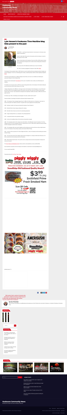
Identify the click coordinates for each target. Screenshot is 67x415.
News (5, 39)
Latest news (36, 16)
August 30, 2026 (8, 370)
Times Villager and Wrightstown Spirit (12, 143)
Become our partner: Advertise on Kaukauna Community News (17, 16)
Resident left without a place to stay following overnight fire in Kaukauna (9, 338)
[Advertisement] (25, 30)
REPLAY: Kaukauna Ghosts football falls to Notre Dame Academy (9, 343)
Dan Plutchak (14, 302)
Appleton (5, 366)
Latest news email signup (47, 16)
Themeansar (19, 410)
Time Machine (18, 80)
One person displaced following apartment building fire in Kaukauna (9, 351)
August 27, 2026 (55, 370)
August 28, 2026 (39, 370)
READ (40, 68)
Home (5, 14)
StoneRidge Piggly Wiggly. (16, 154)
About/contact (11, 14)
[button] (61, 16)
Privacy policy (7, 19)
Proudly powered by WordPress (7, 410)
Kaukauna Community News (13, 402)
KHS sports (37, 366)
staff (14, 370)
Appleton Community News (23, 14)
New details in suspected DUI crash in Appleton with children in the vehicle (10, 333)
